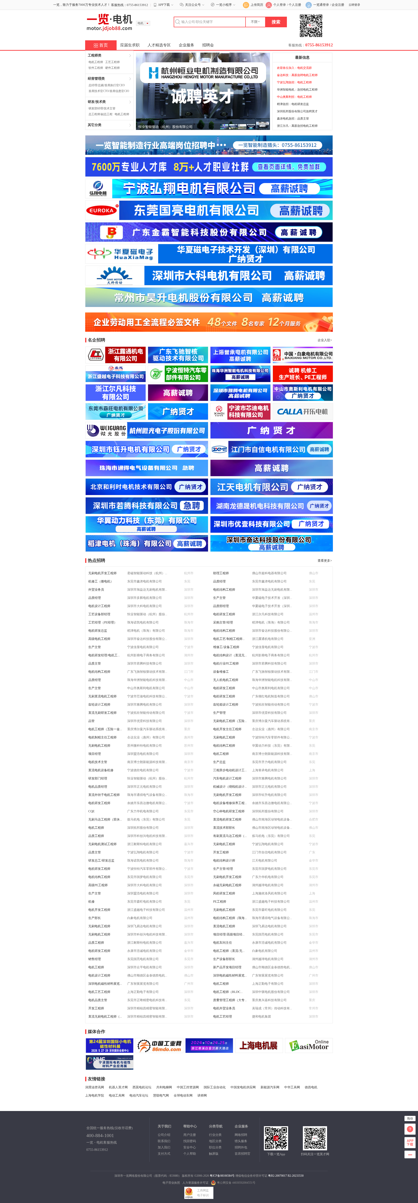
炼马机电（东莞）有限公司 (146, 819)
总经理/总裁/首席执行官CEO (107, 85)
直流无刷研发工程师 (102, 713)
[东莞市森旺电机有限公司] (115, 417)
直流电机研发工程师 (227, 819)
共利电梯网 (164, 1087)
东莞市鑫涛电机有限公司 (144, 581)
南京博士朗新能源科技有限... (272, 754)
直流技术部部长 (224, 827)
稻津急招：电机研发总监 (293, 104)
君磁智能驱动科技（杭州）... (147, 573)
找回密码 (189, 1141)
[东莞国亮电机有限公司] (209, 218)
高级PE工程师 (98, 885)
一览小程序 (224, 5)
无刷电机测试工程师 (102, 844)
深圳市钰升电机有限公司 (269, 795)
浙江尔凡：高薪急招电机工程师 (297, 125)
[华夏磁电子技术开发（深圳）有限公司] (209, 261)
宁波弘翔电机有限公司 (268, 844)
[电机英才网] (209, 174)
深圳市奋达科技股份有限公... (272, 630)
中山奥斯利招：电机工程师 (294, 97)
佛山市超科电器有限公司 (269, 573)
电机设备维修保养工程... (230, 803)
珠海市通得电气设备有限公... (147, 795)
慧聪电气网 (161, 1095)
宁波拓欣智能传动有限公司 (271, 704)
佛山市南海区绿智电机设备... (272, 819)
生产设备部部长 (224, 959)
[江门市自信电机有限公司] (271, 455)
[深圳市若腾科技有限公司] (146, 511)
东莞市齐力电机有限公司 (269, 762)
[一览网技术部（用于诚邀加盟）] (259, 1051)
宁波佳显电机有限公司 (143, 647)
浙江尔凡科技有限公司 (268, 614)
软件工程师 (96, 68)
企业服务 (186, 45)
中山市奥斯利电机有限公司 (146, 688)
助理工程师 (221, 573)
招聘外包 (241, 1147)
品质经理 (219, 581)
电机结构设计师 (224, 860)
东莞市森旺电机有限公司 (144, 901)
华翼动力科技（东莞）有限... (272, 745)
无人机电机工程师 (225, 680)
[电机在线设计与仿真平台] (309, 1051)
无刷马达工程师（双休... (105, 819)
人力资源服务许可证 (195, 1182)
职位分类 (215, 1147)
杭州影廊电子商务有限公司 (146, 655)
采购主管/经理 (223, 622)
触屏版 (213, 1153)
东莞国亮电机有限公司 (268, 934)
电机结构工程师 (224, 589)
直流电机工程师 (224, 926)
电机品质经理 (97, 786)
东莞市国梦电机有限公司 (269, 868)
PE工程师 (219, 901)
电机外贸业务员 (224, 1008)
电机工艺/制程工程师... (229, 639)
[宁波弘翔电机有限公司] (209, 196)
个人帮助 (189, 1153)
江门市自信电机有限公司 (269, 852)
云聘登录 (354, 5)
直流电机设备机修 (100, 770)
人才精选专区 (159, 45)
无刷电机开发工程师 (102, 573)
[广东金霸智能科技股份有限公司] (209, 239)
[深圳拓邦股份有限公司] (178, 398)
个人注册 (295, 5)
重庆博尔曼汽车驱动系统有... (272, 721)
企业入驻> (325, 340)
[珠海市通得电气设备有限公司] (146, 474)
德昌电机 (311, 1087)
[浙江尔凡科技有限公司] (115, 398)
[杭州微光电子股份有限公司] (146, 436)
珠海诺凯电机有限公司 (143, 622)
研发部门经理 (97, 778)
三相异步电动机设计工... (230, 770)
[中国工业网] (159, 1051)
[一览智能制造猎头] (209, 153)
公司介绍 (164, 1135)
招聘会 (208, 45)
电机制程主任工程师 (102, 737)
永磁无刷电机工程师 (227, 885)
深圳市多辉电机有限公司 (144, 598)
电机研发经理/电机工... (104, 655)
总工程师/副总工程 (100, 114)
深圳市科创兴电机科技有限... (147, 836)
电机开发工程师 (99, 910)
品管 (91, 721)
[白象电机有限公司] (303, 361)
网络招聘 (241, 1135)
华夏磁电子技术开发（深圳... (272, 598)
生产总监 (219, 762)
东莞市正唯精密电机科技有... (147, 1000)
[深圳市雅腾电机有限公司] (240, 398)
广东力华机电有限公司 (143, 811)
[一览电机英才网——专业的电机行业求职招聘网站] (109, 28)
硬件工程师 (112, 68)
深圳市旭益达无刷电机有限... (147, 589)
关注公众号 (193, 5)
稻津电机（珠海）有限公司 (271, 622)
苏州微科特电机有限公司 (144, 745)
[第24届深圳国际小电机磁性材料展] (110, 1051)
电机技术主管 (97, 762)
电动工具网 (117, 1095)
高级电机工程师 (99, 639)
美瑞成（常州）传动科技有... (272, 1008)
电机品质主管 (97, 1000)
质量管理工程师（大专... (230, 1000)
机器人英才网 (118, 1087)
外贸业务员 (96, 589)
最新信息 (302, 57)
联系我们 (164, 1141)
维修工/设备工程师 (226, 647)
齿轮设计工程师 (99, 704)
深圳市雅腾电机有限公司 (144, 704)
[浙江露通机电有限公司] (115, 361)
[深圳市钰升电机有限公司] (146, 455)
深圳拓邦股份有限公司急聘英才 (297, 111)
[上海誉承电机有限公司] (240, 361)
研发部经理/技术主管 (102, 108)
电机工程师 (96, 62)
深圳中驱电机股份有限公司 (271, 992)
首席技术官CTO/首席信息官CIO (109, 91)
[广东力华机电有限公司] (303, 380)
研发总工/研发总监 (101, 860)
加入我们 (164, 1147)
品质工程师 (96, 836)
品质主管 (94, 663)
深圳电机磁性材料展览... (230, 975)
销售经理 (94, 959)
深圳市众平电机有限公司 (144, 967)
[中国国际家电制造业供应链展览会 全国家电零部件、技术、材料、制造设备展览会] (209, 1051)
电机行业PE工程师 (226, 663)
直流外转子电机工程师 (104, 795)
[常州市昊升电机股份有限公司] (209, 305)
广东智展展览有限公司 (268, 975)
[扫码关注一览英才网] (315, 1148)
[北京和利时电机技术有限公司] (146, 493)
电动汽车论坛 (138, 1095)
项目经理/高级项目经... (229, 934)
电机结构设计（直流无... (230, 655)
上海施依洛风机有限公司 (269, 893)
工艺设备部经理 (99, 614)
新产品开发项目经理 (227, 967)
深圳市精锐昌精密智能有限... (147, 1008)
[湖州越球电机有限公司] (271, 436)
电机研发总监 (97, 630)
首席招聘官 (242, 1153)
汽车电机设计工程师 (227, 778)
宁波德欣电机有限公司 (143, 770)
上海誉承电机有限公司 (268, 770)
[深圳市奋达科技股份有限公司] (271, 549)
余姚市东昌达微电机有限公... (147, 803)
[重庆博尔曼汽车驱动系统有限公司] (271, 474)
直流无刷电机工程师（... (105, 1016)
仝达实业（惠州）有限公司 (271, 729)
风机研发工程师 (224, 893)
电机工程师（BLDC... (228, 992)
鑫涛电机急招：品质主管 (293, 118)
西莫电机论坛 (142, 1087)
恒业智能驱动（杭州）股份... (147, 614)
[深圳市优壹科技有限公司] (271, 530)
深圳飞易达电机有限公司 (144, 926)
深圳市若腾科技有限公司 (144, 663)
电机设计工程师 (99, 606)
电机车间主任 (222, 942)
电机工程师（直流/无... (229, 951)
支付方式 (164, 1153)
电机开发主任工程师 (227, 729)
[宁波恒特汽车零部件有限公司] (178, 380)
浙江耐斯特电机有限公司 (144, 844)
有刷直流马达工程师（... (230, 836)
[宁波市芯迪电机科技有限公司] (240, 417)
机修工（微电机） (100, 581)
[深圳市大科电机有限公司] (209, 283)
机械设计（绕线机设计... (230, 786)
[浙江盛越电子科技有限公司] (115, 380)
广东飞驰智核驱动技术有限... (147, 671)
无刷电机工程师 (224, 737)
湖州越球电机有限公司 (268, 885)
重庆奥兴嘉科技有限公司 (269, 1000)
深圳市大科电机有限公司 (144, 606)
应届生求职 (130, 45)
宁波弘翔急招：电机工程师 (294, 82)
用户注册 (189, 1135)
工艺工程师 (112, 62)
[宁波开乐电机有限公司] (303, 417)
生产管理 (219, 713)
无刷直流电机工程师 (102, 696)
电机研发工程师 (224, 614)
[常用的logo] (110, 1067)
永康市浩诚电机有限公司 (269, 942)
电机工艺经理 (222, 1016)
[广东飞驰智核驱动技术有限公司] (178, 361)
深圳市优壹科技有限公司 (269, 713)
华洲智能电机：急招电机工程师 (297, 89)
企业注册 (338, 5)
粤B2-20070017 (277, 1175)
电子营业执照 (171, 1182)
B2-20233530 (296, 1175)
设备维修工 (221, 671)
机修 (91, 901)
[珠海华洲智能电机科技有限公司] (240, 380)
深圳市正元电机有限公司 (144, 786)
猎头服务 (241, 1141)
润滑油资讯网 (94, 1087)
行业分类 (215, 1135)
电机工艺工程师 (99, 992)
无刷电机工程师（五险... (230, 721)
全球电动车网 (183, 1095)
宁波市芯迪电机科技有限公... (147, 696)
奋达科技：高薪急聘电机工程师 (297, 75)
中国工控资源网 (188, 1087)
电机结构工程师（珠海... (230, 918)
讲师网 (202, 1095)
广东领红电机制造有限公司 (271, 696)
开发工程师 (221, 852)
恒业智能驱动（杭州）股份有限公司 (165, 127)
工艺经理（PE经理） (102, 622)
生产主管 (219, 598)
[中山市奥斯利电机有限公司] (303, 398)
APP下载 (164, 5)
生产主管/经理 (223, 868)
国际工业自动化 (215, 1087)
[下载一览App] (276, 1148)
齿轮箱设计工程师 (225, 704)
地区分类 (215, 1141)
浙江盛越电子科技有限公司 (271, 901)
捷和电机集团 (261, 1016)
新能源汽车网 (270, 1087)
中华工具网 (292, 1087)
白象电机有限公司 (139, 918)
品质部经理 (221, 606)
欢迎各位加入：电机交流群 (294, 68)
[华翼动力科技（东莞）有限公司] (146, 530)
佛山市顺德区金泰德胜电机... (272, 967)
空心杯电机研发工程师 (229, 811)
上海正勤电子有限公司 (268, 983)
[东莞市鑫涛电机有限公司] (178, 417)
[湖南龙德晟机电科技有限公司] (271, 511)
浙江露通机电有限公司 (268, 639)
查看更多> (325, 560)
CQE (91, 811)
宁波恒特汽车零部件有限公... (272, 737)
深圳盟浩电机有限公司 (143, 754)
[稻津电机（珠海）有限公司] (146, 549)
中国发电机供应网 (243, 1087)
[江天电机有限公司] (271, 493)
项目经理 (94, 754)
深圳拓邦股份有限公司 (268, 811)
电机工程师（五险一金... (105, 729)
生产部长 (94, 918)
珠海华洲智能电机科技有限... (147, 680)
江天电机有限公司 (264, 860)
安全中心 (189, 1147)
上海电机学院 (94, 1095)
